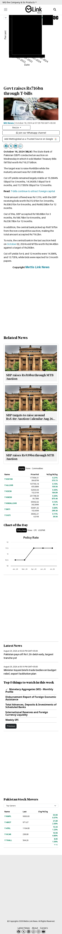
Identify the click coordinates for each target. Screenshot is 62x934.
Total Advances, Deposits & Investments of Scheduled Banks (30, 706)
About (35, 927)
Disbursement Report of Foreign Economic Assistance (30, 698)
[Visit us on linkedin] (28, 931)
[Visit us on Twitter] (24, 931)
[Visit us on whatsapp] (33, 931)
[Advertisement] (31, 303)
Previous (11, 726)
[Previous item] (54, 18)
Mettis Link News (37, 267)
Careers (44, 927)
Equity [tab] (21, 468)
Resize (15, 127)
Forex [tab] (28, 468)
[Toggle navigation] (6, 10)
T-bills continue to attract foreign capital (33, 191)
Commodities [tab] (37, 468)
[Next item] (57, 18)
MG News (9, 123)
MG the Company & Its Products (19, 2)
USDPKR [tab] (41, 530)
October (11, 244)
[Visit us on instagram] (38, 931)
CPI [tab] (35, 530)
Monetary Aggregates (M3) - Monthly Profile (29, 690)
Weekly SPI (11, 720)
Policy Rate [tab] (21, 530)
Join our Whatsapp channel (32, 132)
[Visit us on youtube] (43, 931)
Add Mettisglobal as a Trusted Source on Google (29, 138)
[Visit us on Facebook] (19, 931)
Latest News (24, 927)
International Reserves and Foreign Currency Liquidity (26, 713)
